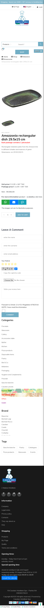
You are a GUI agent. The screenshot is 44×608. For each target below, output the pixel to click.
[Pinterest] (19, 494)
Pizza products (7, 350)
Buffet (4, 342)
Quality (4, 544)
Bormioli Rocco (7, 422)
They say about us (8, 521)
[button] (38, 51)
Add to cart (23, 215)
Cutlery (4, 334)
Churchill (5, 430)
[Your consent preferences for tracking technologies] (40, 604)
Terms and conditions (9, 548)
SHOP (22, 52)
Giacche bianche (8, 383)
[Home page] (22, 18)
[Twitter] (14, 494)
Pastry (4, 358)
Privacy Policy (6, 606)
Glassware (5, 330)
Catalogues (32, 447)
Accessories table (8, 338)
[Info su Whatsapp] (6, 202)
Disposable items (8, 354)
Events (33, 452)
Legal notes (6, 510)
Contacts (5, 517)
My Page (16, 7)
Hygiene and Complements (11, 375)
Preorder (5, 379)
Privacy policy (7, 514)
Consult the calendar (9, 578)
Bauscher (5, 416)
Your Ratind (6, 261)
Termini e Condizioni (29, 606)
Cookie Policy (16, 606)
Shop (15, 57)
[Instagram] (9, 494)
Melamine (26, 57)
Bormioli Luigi (6, 419)
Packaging (5, 371)
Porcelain (5, 326)
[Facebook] (4, 494)
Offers (4, 399)
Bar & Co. (5, 362)
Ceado (4, 427)
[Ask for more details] (22, 202)
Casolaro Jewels (7, 387)
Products (6, 44)
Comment (10, 315)
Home (5, 57)
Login (40, 7)
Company (5, 506)
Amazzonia (7, 59)
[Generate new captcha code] (15, 269)
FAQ (3, 525)
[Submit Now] (14, 202)
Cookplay (5, 433)
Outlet (4, 403)
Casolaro (5, 424)
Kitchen (4, 346)
